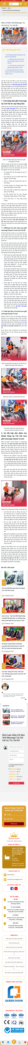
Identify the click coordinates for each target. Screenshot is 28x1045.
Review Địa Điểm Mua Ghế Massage (11, 10)
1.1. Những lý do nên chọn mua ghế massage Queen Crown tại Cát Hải (15, 61)
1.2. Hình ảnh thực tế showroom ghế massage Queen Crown (15, 66)
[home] (4, 4)
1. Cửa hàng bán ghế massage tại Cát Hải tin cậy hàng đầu (15, 56)
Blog (9, 8)
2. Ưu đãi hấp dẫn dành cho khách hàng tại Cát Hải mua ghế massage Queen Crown (14, 72)
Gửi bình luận (16, 783)
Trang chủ (3, 8)
